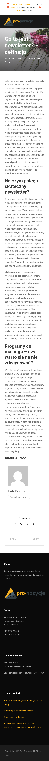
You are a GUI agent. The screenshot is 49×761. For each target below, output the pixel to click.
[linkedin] (41, 4)
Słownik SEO (34, 59)
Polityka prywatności (14, 717)
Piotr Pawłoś (15, 59)
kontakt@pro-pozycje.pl (26, 7)
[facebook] (37, 4)
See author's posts (19, 497)
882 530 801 (28, 10)
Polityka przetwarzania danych (18, 710)
